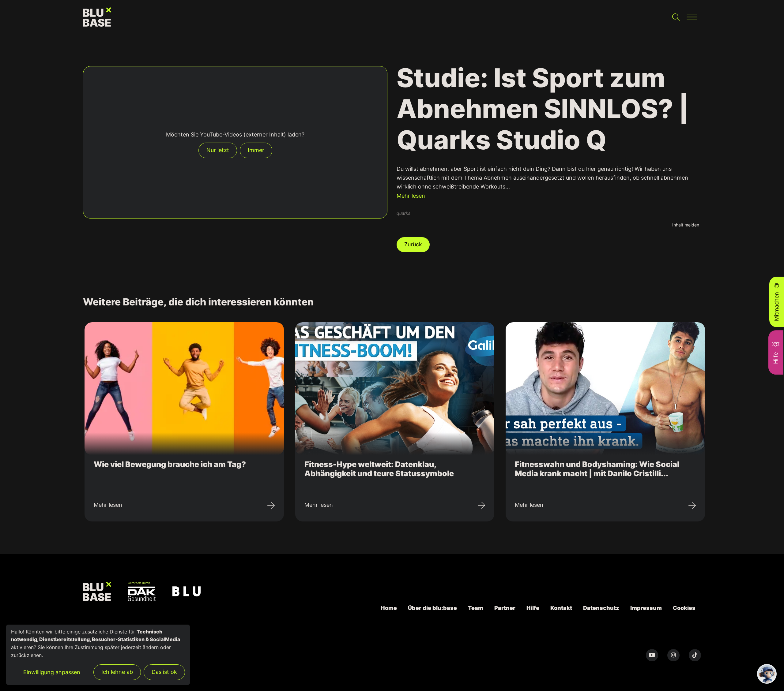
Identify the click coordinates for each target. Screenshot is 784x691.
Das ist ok (164, 672)
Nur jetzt (217, 150)
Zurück (413, 244)
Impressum (646, 608)
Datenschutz (601, 608)
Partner (504, 608)
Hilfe (532, 608)
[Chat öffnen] (767, 674)
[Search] (675, 17)
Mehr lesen (411, 195)
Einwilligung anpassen (51, 672)
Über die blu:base (432, 608)
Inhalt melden (685, 224)
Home (389, 608)
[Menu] (691, 17)
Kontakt (561, 608)
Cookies (684, 608)
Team (475, 608)
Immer (256, 150)
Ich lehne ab (117, 672)
